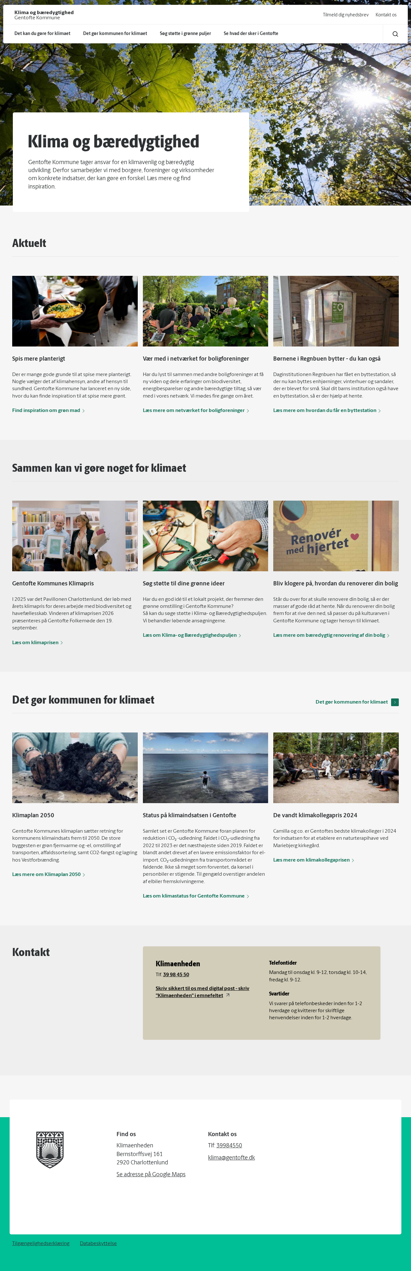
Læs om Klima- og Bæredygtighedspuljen (190, 635)
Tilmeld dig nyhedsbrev (346, 15)
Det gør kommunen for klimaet (352, 702)
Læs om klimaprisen (35, 642)
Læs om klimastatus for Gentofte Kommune (194, 896)
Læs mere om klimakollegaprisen (311, 860)
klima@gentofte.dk (231, 1158)
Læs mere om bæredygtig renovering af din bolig (329, 635)
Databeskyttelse (98, 1243)
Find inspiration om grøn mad (46, 410)
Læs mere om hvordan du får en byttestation (324, 410)
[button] (395, 33)
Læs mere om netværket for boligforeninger (194, 410)
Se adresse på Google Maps (151, 1175)
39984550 (229, 1146)
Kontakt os (386, 15)
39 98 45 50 (176, 974)
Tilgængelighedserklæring (40, 1243)
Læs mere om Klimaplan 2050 (46, 874)
